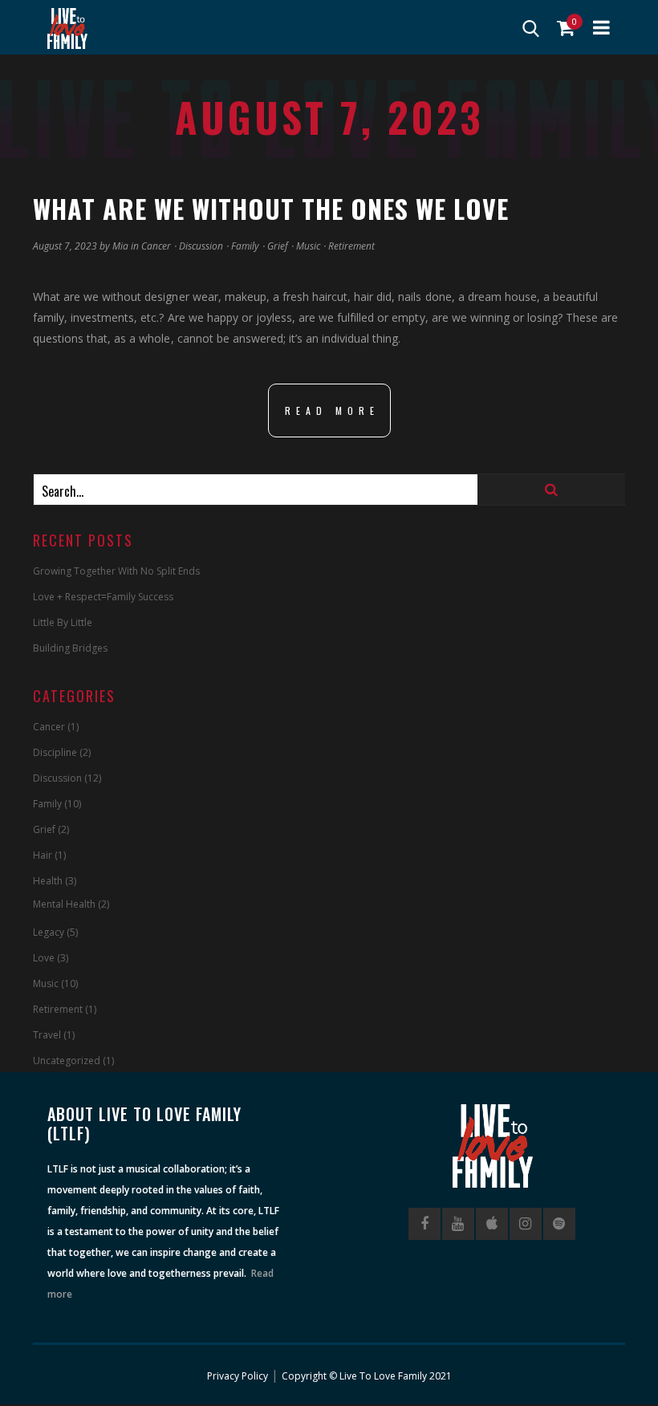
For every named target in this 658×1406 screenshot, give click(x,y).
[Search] (551, 489)
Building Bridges (70, 648)
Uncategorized (66, 1060)
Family (245, 246)
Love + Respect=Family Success (103, 596)
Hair (42, 855)
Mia (120, 246)
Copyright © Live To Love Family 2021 (367, 1376)
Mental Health (64, 904)
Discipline (55, 752)
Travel (47, 1035)
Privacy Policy (237, 1376)
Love (44, 958)
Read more (332, 410)
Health (48, 881)
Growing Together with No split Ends (116, 571)
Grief (277, 246)
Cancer (156, 246)
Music (308, 246)
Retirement (351, 246)
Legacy (48, 932)
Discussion (201, 246)
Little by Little (62, 622)
